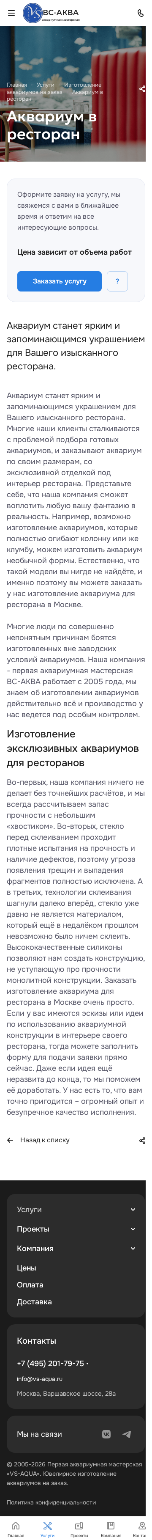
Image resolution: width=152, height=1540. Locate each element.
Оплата (30, 1285)
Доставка (34, 1301)
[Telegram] (126, 1434)
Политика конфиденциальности (51, 1502)
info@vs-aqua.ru (39, 1379)
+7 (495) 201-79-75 (50, 1363)
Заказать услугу (60, 281)
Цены (26, 1268)
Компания (35, 1248)
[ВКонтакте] (106, 1434)
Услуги (29, 1209)
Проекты (33, 1229)
